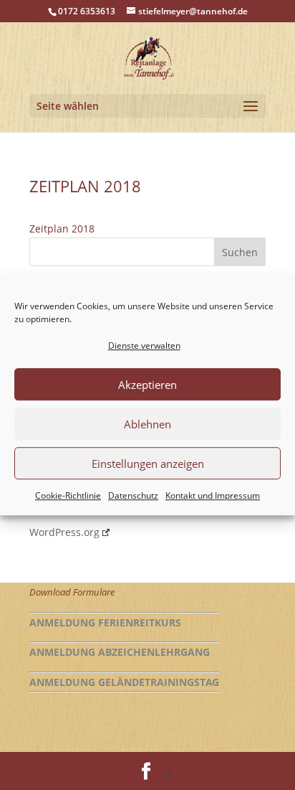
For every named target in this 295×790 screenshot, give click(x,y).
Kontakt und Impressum (212, 496)
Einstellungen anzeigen (148, 463)
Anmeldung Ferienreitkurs (105, 622)
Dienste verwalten (144, 345)
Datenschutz (133, 496)
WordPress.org (64, 532)
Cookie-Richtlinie (68, 496)
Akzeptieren (147, 384)
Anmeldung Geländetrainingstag (124, 682)
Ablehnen (147, 424)
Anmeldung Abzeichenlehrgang (119, 652)
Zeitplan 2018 (62, 228)
